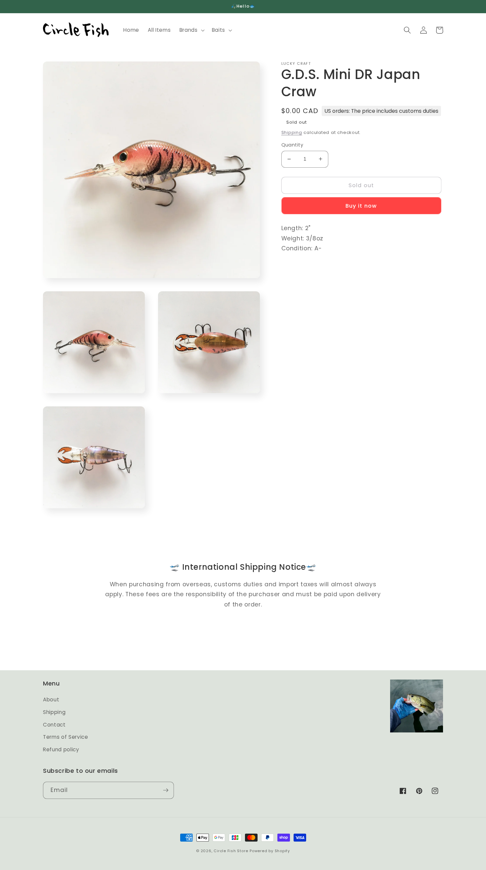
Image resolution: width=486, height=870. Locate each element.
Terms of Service (65, 736)
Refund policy (61, 749)
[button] (191, 30)
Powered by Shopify (270, 850)
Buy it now (361, 206)
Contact (54, 724)
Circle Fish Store (231, 850)
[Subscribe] (166, 790)
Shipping (291, 132)
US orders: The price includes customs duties (381, 110)
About (51, 699)
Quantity (292, 145)
